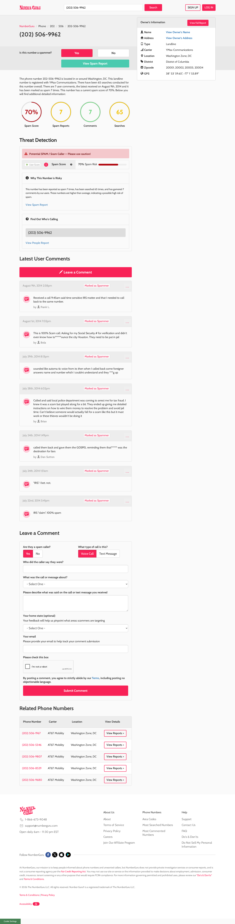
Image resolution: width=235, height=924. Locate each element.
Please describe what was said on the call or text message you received (65, 592)
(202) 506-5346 (31, 744)
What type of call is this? (93, 547)
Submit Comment (75, 691)
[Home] (30, 7)
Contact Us (188, 825)
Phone (42, 26)
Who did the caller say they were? (43, 562)
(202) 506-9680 (32, 780)
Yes (76, 53)
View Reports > (115, 733)
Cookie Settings (10, 921)
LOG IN (209, 7)
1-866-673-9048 (36, 819)
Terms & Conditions (34, 879)
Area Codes (149, 819)
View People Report (37, 242)
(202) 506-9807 (32, 756)
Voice (87, 554)
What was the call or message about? (45, 577)
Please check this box (36, 657)
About (107, 819)
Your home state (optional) (39, 615)
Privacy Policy (112, 831)
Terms (95, 678)
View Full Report (198, 22)
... (127, 286)
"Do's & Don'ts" (204, 875)
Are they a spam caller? (36, 547)
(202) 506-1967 (31, 733)
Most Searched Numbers (157, 825)
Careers (108, 837)
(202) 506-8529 (31, 768)
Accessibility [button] (25, 903)
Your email (29, 636)
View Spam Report (95, 63)
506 (60, 26)
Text (108, 554)
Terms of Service (113, 825)
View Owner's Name (178, 32)
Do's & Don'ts (190, 837)
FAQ (184, 831)
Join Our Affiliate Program (119, 842)
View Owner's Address (179, 38)
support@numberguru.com (41, 825)
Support (186, 819)
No (113, 53)
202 (52, 26)
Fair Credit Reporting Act (73, 871)
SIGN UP (193, 7)
